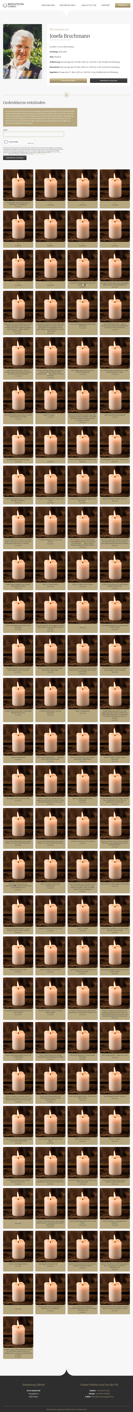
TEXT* (5, 130)
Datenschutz (71, 1409)
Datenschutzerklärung (40, 154)
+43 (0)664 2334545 (102, 1393)
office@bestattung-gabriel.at (102, 1397)
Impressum (82, 1409)
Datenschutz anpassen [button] (55, 1409)
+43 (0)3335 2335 (103, 1390)
